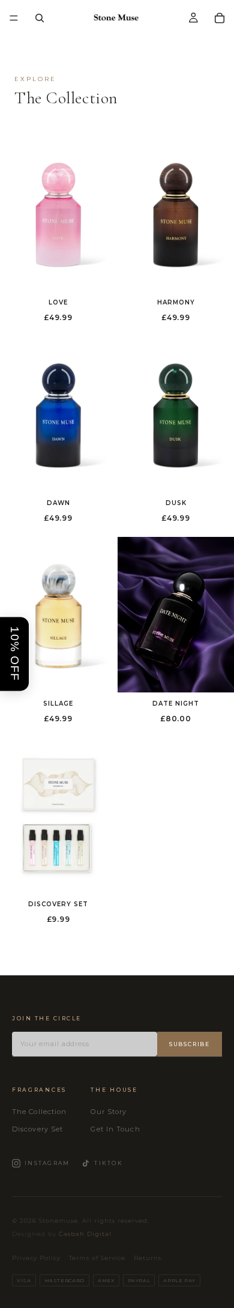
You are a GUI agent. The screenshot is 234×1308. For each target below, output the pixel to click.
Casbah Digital (85, 1234)
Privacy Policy (36, 1258)
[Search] (39, 18)
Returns (147, 1258)
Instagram (47, 1163)
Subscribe (189, 1044)
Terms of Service (97, 1258)
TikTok (108, 1163)
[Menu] (14, 18)
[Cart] (219, 18)
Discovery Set (37, 1129)
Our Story (109, 1111)
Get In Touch (115, 1129)
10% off (14, 653)
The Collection (39, 1111)
